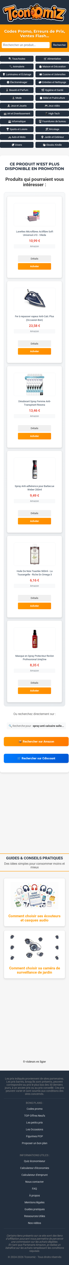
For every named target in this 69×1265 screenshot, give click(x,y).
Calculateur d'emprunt (34, 1174)
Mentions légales (34, 1202)
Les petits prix (34, 1122)
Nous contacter (34, 1181)
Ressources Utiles (34, 1216)
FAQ (34, 1188)
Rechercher (59, 45)
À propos (34, 1195)
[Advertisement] (34, 814)
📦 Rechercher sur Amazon (36, 741)
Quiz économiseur (34, 1161)
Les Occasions (34, 1129)
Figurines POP (34, 1136)
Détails (34, 258)
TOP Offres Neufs (34, 1115)
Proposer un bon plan (34, 1143)
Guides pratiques (35, 1209)
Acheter (34, 266)
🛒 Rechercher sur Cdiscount (36, 758)
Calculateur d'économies (34, 1168)
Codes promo (35, 1108)
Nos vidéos (34, 1223)
